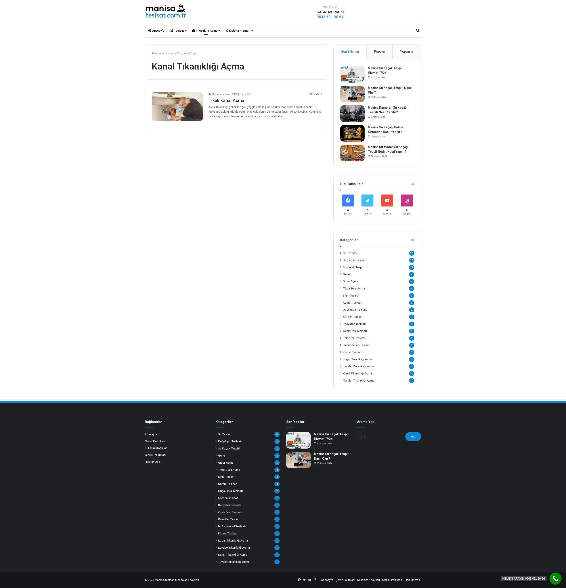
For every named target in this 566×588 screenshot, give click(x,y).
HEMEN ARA (330, 6)
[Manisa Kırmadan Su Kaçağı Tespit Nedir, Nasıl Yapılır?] (352, 153)
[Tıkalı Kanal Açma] (177, 106)
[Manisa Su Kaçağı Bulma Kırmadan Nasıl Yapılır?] (352, 133)
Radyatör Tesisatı (354, 324)
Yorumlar (406, 52)
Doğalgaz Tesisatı (354, 260)
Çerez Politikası (155, 441)
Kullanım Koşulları (156, 448)
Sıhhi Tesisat (351, 295)
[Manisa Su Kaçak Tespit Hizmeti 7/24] (352, 74)
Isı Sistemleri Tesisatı (356, 345)
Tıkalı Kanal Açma (226, 100)
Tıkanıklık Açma (206, 30)
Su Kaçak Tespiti (353, 267)
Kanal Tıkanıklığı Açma (357, 373)
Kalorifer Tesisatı (354, 338)
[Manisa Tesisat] (166, 11)
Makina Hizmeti (239, 30)
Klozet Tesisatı (352, 352)
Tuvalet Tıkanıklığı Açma (358, 380)
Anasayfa (157, 30)
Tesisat (178, 30)
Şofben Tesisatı (353, 316)
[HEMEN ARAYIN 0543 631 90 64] (555, 579)
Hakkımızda (152, 461)
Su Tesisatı (350, 253)
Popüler (379, 52)
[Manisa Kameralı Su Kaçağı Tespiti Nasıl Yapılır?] (352, 113)
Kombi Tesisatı (352, 302)
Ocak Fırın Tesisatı (355, 331)
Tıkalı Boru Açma (354, 288)
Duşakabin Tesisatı (355, 309)
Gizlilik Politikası (155, 455)
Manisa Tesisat (221, 94)
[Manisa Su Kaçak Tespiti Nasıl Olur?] (352, 94)
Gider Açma (350, 281)
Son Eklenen (350, 52)
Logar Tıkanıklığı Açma (358, 359)
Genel (346, 274)
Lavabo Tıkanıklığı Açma (359, 366)
